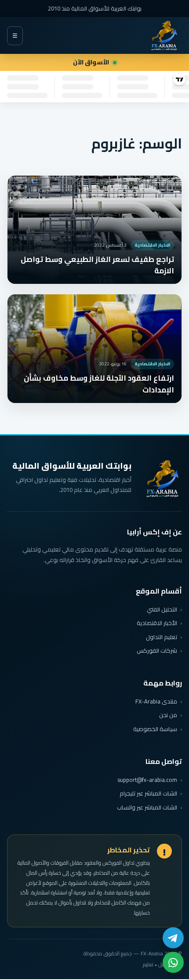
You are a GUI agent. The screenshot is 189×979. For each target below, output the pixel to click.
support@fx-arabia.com (147, 780)
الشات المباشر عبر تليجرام (148, 793)
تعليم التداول (161, 637)
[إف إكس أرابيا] (164, 35)
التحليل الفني (162, 609)
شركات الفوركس (157, 650)
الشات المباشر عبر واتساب (147, 807)
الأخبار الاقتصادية (157, 623)
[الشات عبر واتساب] (173, 962)
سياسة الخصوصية (155, 729)
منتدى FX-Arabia (156, 701)
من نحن (168, 715)
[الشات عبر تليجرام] (173, 937)
